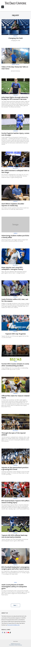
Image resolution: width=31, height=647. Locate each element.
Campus (15, 233)
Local (15, 361)
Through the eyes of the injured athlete (14, 434)
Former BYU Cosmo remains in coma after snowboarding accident (15, 365)
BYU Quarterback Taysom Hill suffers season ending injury (15, 502)
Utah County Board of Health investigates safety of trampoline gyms (14, 586)
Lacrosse (15, 130)
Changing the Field (15, 38)
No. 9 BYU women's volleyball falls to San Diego (15, 171)
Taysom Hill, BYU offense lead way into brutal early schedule (14, 536)
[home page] (15, 4)
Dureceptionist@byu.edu (13, 625)
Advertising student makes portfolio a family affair (15, 236)
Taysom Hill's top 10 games (15, 334)
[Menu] (2, 7)
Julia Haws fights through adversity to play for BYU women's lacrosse (15, 98)
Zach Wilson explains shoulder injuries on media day (13, 205)
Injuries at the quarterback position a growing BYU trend (15, 468)
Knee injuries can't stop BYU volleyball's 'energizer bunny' (12, 268)
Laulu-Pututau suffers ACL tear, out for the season (15, 300)
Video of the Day (15, 64)
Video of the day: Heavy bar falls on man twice (15, 68)
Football (15, 35)
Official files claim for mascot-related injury (15, 397)
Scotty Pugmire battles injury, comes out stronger (15, 134)
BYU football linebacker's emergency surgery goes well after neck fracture (15, 568)
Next (15, 605)
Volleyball (15, 168)
